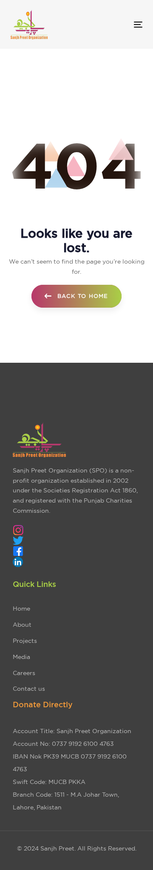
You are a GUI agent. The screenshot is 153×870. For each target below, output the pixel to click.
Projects (25, 640)
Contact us (29, 688)
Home (21, 608)
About (22, 624)
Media (21, 656)
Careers (24, 673)
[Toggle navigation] (120, 24)
